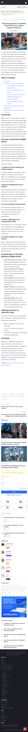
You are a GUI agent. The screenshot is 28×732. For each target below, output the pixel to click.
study (5, 592)
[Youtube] (11, 725)
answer (3, 585)
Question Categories (7, 669)
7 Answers (8, 529)
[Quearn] (14, 2)
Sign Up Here (18, 495)
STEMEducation (22, 396)
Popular (3, 513)
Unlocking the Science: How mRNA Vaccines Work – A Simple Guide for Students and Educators (14, 415)
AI (2, 671)
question (22, 590)
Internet (3, 688)
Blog (2, 659)
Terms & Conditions (5, 702)
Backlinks (4, 677)
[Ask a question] (25, 729)
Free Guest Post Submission (7, 667)
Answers (9, 513)
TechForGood (4, 398)
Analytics (4, 673)
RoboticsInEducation (13, 396)
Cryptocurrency (5, 684)
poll (10, 590)
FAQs (2, 714)
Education (4, 686)
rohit (7, 575)
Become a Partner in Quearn (7, 665)
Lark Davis (8, 559)
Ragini (7, 551)
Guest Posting (6, 716)
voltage (9, 592)
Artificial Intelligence (6, 675)
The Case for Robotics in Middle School (14, 83)
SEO (3, 695)
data (16, 585)
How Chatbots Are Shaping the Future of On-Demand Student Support (13, 466)
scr (2, 592)
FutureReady (12, 394)
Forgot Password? (23, 488)
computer (8, 585)
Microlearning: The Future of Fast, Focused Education (12, 407)
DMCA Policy (4, 706)
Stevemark (8, 543)
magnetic (23, 588)
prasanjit (8, 567)
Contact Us (3, 663)
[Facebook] (2, 725)
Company (4, 682)
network (6, 590)
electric (8, 588)
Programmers (5, 692)
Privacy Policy (4, 704)
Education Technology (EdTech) (19, 19)
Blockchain (4, 679)
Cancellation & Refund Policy (7, 708)
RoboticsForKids (5, 396)
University (4, 697)
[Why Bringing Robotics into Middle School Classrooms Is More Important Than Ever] (14, 41)
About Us (3, 661)
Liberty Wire (3, 720)
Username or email (5, 476)
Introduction (7, 81)
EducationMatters (5, 394)
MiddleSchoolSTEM (20, 394)
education (4, 588)
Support (3, 712)
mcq (2, 590)
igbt (15, 588)
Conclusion (7, 112)
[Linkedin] (8, 725)
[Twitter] (5, 725)
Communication (5, 680)
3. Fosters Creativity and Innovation (16, 94)
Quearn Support (14, 30)
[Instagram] (14, 725)
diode (20, 585)
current (12, 585)
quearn (17, 590)
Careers (4, 718)
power (13, 590)
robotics (16, 125)
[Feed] (17, 725)
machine (18, 588)
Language (4, 690)
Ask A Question (23, 7)
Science (3, 693)
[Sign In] (26, 2)
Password (3, 482)
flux (12, 588)
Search (4, 7)
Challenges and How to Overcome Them (14, 110)
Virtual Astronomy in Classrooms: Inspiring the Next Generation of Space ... (13, 443)
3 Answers (8, 521)
